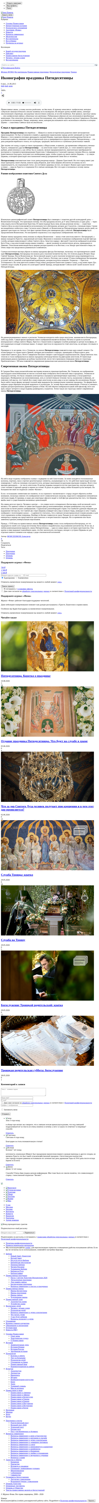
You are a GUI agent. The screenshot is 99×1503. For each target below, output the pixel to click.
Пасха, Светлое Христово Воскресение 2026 (29, 1278)
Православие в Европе (20, 1401)
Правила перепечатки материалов (20, 1245)
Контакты (10, 1211)
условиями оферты (25, 589)
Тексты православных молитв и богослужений (25, 1490)
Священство (16, 1475)
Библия (9, 1254)
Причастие (15, 1464)
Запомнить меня (10, 1110)
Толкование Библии (19, 1269)
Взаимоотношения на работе (22, 1367)
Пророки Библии (18, 1265)
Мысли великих (17, 1388)
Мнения (9, 1412)
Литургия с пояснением (20, 1479)
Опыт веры (15, 1336)
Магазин (9, 1207)
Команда (9, 1214)
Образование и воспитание (17, 1325)
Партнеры (10, 1218)
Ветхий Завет (16, 1258)
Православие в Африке (20, 1395)
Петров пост (16, 1429)
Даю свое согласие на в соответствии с (48, 591)
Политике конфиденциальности (73, 1501)
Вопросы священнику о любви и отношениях (29, 1453)
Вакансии (10, 1216)
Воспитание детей (13, 1306)
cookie (27, 1248)
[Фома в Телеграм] (10, 1192)
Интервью (10, 1410)
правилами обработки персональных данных (56, 1237)
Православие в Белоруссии (22, 1397)
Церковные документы (15, 1486)
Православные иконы (15, 1289)
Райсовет (9, 53)
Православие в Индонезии (22, 1406)
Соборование (16, 1473)
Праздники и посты (14, 1421)
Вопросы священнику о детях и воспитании (29, 1312)
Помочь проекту (8, 586)
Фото (8, 1414)
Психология (11, 1353)
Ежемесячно (23, 578)
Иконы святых (17, 1295)
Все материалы (12, 39)
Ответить (10, 1133)
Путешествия (11, 1328)
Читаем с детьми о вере (15, 58)
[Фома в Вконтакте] (11, 1188)
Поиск (9, 8)
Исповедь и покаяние (19, 1466)
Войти (17, 68)
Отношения (10, 1321)
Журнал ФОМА (7, 72)
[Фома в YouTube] (10, 1196)
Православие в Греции (20, 1399)
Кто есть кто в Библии (20, 1260)
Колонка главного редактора (17, 1323)
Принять (91, 1501)
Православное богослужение (18, 56)
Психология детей (18, 1310)
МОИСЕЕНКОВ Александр (18, 536)
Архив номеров (12, 1220)
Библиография (17, 1273)
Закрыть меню (7, 15)
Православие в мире (14, 1390)
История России (17, 1349)
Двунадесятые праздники (59, 72)
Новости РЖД (11, 1330)
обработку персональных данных (36, 591)
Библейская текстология (21, 1262)
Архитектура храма (19, 1302)
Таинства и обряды (14, 1460)
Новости (9, 32)
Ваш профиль (12, 6)
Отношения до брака (19, 1362)
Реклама (9, 1209)
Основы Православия (15, 23)
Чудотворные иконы (19, 1297)
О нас (8, 1205)
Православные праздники (38, 72)
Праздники (10, 551)
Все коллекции (12, 60)
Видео (8, 1416)
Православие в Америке (21, 1393)
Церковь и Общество (14, 1488)
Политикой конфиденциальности (78, 591)
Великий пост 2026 (19, 1425)
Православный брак (19, 1364)
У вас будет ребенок (19, 1317)
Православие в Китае (19, 1408)
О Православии (17, 1340)
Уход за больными (18, 1358)
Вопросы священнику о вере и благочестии (29, 1436)
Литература (15, 1373)
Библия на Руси (17, 1271)
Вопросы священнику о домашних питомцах (29, 1442)
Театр (13, 1384)
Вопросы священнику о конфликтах (25, 1449)
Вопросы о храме (18, 1458)
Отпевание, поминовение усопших (25, 1468)
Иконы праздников (18, 1293)
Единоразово (9, 578)
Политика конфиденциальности (19, 1243)
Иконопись (15, 1375)
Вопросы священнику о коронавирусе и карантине (32, 1447)
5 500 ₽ (4, 573)
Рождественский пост (20, 1423)
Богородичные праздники (21, 1284)
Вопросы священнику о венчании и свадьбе (29, 1438)
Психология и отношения (16, 28)
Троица (74, 72)
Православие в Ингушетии (22, 1403)
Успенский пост (17, 1427)
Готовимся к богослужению (17, 1477)
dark (6, 86)
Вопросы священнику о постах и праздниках (29, 1286)
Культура (9, 1369)
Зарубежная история (19, 1351)
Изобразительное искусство (22, 1380)
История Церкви (17, 1347)
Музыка (14, 1377)
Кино (13, 1382)
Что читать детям (18, 1315)
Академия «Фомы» (13, 30)
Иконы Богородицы (19, 1291)
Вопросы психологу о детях (22, 1319)
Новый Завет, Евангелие (21, 1256)
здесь (59, 582)
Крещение (15, 1462)
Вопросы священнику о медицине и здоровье (29, 1455)
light (2, 86)
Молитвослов (11, 36)
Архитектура (16, 1371)
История (9, 1343)
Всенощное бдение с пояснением (24, 1481)
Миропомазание (17, 1471)
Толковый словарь (18, 1386)
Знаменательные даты (20, 1345)
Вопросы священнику (15, 34)
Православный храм (14, 1299)
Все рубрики (11, 41)
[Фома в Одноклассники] (13, 1190)
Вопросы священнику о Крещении (25, 1451)
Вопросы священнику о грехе (23, 1444)
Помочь (10, 12)
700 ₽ (3, 567)
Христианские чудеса (19, 1338)
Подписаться (29, 1233)
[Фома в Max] (8, 1201)
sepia (11, 86)
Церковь (9, 556)
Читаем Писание (17, 1267)
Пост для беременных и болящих (24, 1431)
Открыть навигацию (14, 3)
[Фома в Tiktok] (9, 1194)
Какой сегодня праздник (16, 51)
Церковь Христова (13, 1484)
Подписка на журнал (14, 43)
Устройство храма (18, 1304)
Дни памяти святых (19, 1282)
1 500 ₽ (4, 570)
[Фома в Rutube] (9, 1199)
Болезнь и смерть (18, 1356)
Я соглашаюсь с (18, 589)
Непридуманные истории (16, 26)
